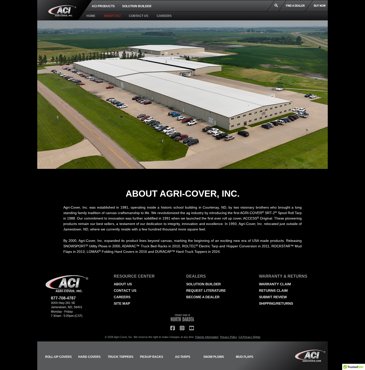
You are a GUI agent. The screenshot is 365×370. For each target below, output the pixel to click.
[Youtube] (191, 328)
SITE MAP (122, 303)
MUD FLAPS (244, 357)
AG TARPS (182, 357)
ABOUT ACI (112, 16)
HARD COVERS (89, 357)
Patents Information (207, 336)
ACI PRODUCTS (103, 6)
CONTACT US (138, 16)
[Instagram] (182, 328)
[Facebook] (172, 328)
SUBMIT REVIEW (273, 297)
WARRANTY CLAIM (275, 284)
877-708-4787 (63, 298)
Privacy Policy (228, 336)
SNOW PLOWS (213, 357)
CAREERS (164, 16)
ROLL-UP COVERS (58, 357)
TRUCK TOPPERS (120, 357)
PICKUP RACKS (151, 357)
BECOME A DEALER (202, 297)
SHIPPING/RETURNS (276, 303)
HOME (90, 16)
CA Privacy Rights (249, 336)
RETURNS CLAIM (273, 291)
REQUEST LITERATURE (206, 291)
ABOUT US (123, 284)
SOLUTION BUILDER (136, 6)
